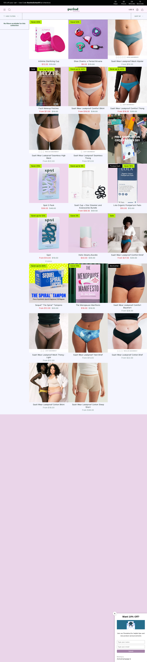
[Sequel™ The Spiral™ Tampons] (48, 283)
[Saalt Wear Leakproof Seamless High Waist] (48, 133)
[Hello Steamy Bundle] (88, 233)
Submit (130, 651)
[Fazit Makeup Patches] (48, 86)
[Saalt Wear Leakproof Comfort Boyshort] (127, 283)
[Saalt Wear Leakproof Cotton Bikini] (48, 382)
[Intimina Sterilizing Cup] (48, 39)
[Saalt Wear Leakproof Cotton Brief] (127, 333)
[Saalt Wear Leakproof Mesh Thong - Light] (48, 333)
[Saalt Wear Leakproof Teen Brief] (88, 333)
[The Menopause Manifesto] (88, 283)
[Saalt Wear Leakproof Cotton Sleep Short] (88, 382)
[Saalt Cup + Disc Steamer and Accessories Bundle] (88, 183)
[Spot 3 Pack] (48, 183)
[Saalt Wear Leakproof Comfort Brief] (127, 233)
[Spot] (48, 233)
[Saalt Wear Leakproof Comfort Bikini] (88, 86)
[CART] (142, 9)
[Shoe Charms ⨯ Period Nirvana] (88, 39)
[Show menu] (4, 9)
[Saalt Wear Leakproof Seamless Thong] (88, 133)
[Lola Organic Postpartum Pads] (127, 183)
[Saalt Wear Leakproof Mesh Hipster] (127, 39)
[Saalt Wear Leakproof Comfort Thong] (127, 86)
